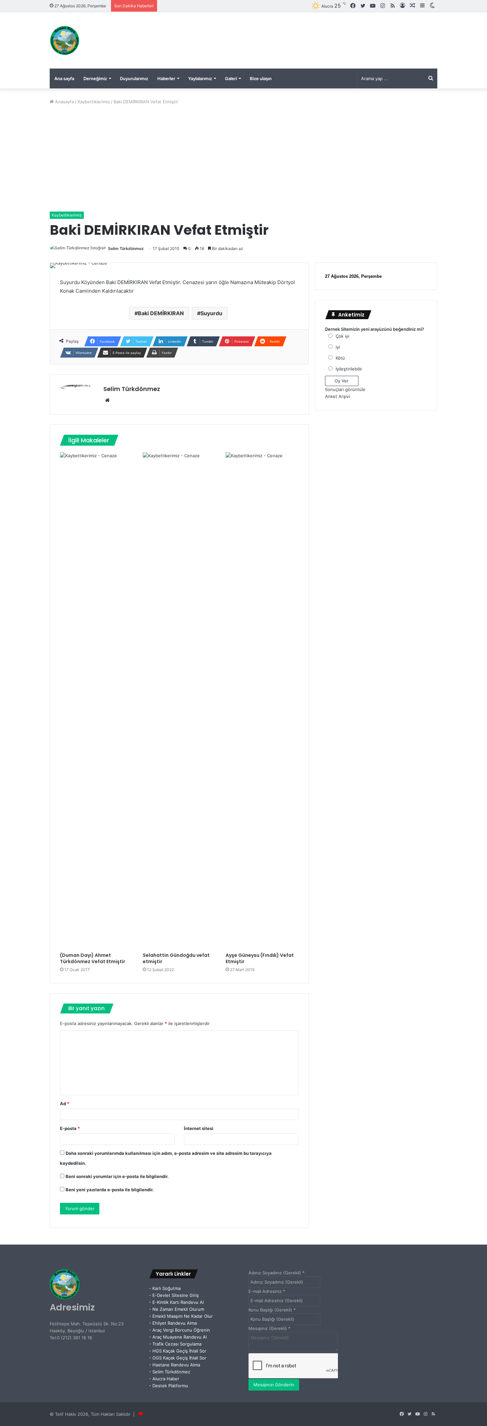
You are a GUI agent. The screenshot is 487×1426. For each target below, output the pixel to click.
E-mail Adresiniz (266, 1291)
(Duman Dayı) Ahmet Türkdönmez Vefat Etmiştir (92, 958)
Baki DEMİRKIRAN (161, 313)
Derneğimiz (95, 78)
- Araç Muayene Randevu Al (178, 1337)
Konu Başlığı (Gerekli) (272, 1309)
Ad (64, 1103)
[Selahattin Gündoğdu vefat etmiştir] (179, 700)
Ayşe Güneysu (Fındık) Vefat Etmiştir (260, 958)
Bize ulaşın (261, 78)
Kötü (340, 358)
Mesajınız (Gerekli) (269, 1328)
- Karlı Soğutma (165, 1288)
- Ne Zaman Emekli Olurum (176, 1309)
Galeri (231, 78)
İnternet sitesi (198, 1128)
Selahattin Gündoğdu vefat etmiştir (176, 958)
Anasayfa (64, 101)
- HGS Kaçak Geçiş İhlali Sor (177, 1350)
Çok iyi (342, 336)
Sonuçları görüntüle (345, 389)
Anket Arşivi (337, 396)
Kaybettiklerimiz (94, 101)
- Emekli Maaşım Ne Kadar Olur (181, 1316)
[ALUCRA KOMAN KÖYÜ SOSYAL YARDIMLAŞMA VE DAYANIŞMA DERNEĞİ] (65, 40)
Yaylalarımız (200, 78)
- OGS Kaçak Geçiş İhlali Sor (177, 1357)
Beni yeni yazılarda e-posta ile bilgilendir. (110, 1189)
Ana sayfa (64, 78)
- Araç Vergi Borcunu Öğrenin (179, 1330)
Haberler (166, 78)
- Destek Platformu (168, 1385)
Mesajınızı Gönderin (273, 1384)
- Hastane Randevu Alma (174, 1364)
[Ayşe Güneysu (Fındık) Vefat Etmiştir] (262, 700)
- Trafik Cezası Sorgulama (176, 1344)
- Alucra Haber (164, 1378)
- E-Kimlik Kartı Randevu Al (176, 1302)
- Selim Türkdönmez (169, 1371)
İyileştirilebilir (349, 368)
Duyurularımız (134, 78)
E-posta (70, 1128)
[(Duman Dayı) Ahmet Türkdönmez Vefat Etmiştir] (96, 700)
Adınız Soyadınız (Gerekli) (276, 1272)
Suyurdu (211, 313)
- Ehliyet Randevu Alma (173, 1323)
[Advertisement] (243, 158)
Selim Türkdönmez (126, 248)
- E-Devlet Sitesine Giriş (174, 1295)
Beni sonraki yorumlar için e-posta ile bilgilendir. (117, 1176)
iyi (338, 347)
